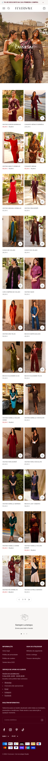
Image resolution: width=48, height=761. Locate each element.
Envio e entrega (31, 655)
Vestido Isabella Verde (10, 545)
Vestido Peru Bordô (9, 462)
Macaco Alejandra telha (33, 376)
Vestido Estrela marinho (33, 589)
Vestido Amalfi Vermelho (11, 166)
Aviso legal (6, 651)
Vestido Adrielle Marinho (11, 503)
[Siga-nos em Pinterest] (16, 729)
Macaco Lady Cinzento (32, 503)
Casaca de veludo (8, 250)
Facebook (8, 695)
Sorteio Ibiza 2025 (8, 662)
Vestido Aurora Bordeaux (11, 124)
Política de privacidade (10, 655)
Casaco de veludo (30, 250)
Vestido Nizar (29, 292)
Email (6, 689)
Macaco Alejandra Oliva (10, 376)
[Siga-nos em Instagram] (10, 729)
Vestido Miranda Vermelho (11, 208)
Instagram (8, 692)
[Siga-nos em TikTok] (23, 729)
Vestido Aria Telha (9, 334)
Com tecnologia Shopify (22, 754)
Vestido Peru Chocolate (33, 462)
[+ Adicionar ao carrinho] (20, 118)
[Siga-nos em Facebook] (4, 729)
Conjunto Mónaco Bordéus (34, 124)
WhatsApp (8, 682)
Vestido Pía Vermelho (10, 589)
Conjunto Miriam (30, 166)
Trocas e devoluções (33, 658)
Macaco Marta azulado (32, 334)
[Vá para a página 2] (29, 599)
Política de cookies (8, 658)
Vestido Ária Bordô (31, 208)
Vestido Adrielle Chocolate (34, 417)
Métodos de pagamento (34, 651)
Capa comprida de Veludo (11, 292)
